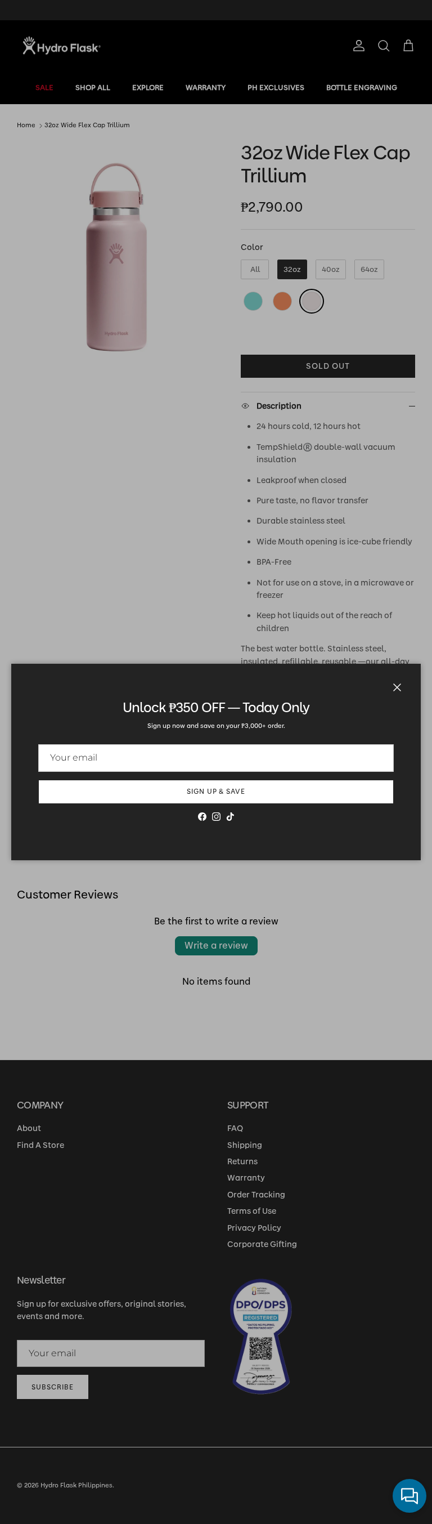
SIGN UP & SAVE (216, 791)
